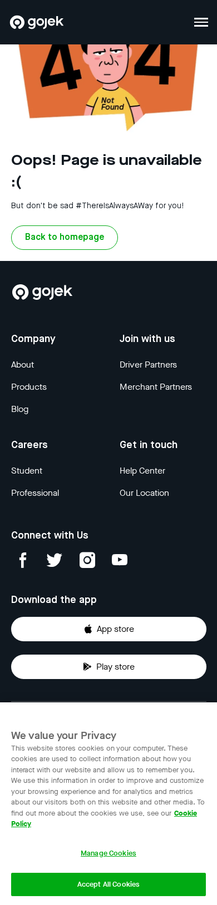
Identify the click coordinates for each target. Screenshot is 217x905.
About (22, 364)
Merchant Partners (156, 387)
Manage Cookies (108, 853)
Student (26, 470)
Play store (115, 666)
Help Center (142, 470)
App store (115, 629)
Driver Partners (148, 364)
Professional (35, 493)
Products (29, 387)
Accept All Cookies (108, 884)
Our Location (144, 493)
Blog (19, 409)
